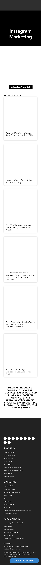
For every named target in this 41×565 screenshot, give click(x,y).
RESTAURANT (13, 400)
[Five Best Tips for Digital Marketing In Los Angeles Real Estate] (20, 335)
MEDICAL (13, 387)
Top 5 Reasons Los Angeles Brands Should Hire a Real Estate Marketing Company (20, 324)
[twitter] (9, 438)
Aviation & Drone (20, 407)
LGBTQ (9, 405)
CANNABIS (28, 400)
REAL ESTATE (23, 392)
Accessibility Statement (10, 556)
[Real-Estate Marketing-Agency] (20, 238)
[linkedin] (25, 438)
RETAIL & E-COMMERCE (20, 388)
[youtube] (21, 438)
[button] (20, 546)
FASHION (28, 395)
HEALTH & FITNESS (25, 405)
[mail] (5, 442)
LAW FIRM (27, 390)
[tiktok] (17, 438)
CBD (34, 392)
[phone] (9, 442)
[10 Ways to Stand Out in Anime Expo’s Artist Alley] (20, 145)
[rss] (29, 438)
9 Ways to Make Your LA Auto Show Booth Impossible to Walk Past (19, 135)
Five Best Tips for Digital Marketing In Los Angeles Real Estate (18, 372)
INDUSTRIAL (30, 403)
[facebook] (5, 438)
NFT (28, 398)
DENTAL (9, 392)
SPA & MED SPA (12, 403)
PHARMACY (14, 395)
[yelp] (33, 438)
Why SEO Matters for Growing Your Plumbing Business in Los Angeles (18, 228)
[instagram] (13, 438)
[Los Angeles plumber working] (20, 190)
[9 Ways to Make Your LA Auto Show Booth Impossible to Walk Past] (20, 98)
